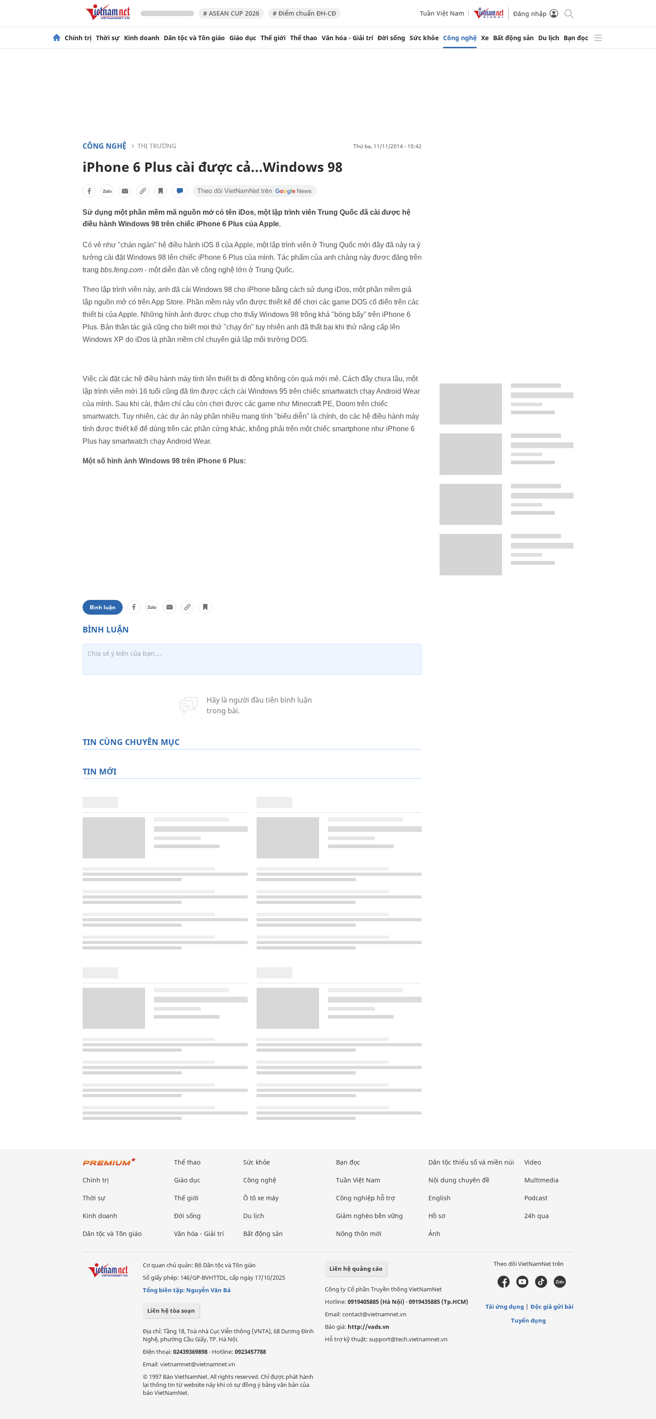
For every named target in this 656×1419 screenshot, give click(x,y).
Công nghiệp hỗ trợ (365, 1198)
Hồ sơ (436, 1215)
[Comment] (180, 191)
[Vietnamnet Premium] (109, 1166)
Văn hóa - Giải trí (347, 38)
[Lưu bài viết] (160, 191)
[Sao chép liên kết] (142, 191)
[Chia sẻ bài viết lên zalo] (107, 191)
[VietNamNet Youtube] (522, 1286)
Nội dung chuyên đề (459, 1180)
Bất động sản (513, 38)
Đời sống (391, 38)
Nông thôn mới (359, 1233)
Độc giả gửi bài (552, 1306)
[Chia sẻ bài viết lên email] (125, 191)
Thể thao (303, 38)
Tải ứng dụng (505, 1306)
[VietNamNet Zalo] (560, 1286)
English (439, 1198)
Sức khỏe (424, 38)
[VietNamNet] (56, 38)
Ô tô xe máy (260, 1198)
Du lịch (548, 38)
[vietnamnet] (109, 21)
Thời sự (108, 38)
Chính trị (78, 38)
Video (532, 1162)
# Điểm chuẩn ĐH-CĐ (304, 13)
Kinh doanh (141, 38)
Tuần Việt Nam (442, 13)
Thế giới (273, 38)
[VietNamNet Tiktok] (541, 1286)
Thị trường (156, 145)
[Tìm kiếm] (568, 13)
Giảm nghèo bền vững (369, 1215)
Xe (485, 38)
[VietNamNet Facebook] (504, 1286)
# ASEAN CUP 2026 (231, 13)
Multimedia (541, 1180)
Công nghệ (460, 38)
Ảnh (434, 1233)
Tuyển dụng (528, 1320)
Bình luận (103, 607)
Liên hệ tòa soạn (171, 1311)
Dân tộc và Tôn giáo (194, 38)
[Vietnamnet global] (488, 16)
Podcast (536, 1198)
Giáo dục (242, 38)
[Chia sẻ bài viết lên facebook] (89, 191)
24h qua (536, 1215)
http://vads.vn (369, 1327)
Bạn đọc (576, 38)
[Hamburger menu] (598, 38)
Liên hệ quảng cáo (355, 1269)
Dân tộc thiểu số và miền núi (471, 1162)
